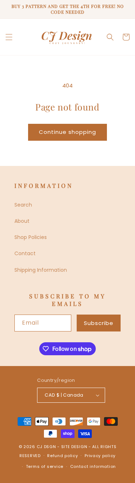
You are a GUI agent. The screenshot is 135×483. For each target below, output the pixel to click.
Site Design (74, 447)
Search (23, 204)
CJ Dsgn (46, 447)
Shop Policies (30, 237)
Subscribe (98, 323)
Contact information (93, 466)
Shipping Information (40, 270)
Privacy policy (100, 456)
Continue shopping (67, 132)
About (22, 221)
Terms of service (44, 466)
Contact (25, 253)
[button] (9, 37)
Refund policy (62, 456)
